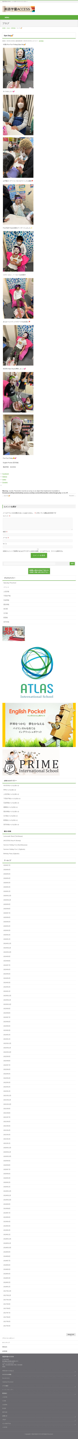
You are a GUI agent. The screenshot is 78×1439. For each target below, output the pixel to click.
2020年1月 (6, 1187)
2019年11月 (7, 1195)
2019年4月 (6, 1221)
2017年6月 (6, 1317)
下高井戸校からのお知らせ (12, 798)
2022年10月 (7, 1052)
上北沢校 (6, 591)
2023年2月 (6, 1034)
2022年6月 (6, 1069)
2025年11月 (7, 900)
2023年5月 (6, 1026)
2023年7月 (6, 1017)
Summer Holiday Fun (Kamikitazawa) (15, 845)
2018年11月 (7, 1243)
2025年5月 (6, 922)
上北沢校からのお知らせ (11, 794)
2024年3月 (6, 982)
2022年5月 (6, 1074)
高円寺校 (41, 41)
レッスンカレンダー (7, 1389)
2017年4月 (6, 1326)
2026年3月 (6, 882)
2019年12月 (7, 1191)
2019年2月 (6, 1230)
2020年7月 (6, 1169)
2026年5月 (6, 874)
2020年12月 (7, 1147)
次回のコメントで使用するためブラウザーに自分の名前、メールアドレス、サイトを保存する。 (33, 551)
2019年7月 (6, 1213)
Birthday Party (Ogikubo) (11, 853)
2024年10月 (7, 952)
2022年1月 (6, 1091)
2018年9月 (6, 1252)
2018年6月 (6, 1265)
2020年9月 (6, 1161)
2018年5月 (6, 1269)
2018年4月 (6, 1273)
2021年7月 (6, 1117)
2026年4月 (6, 878)
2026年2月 (6, 887)
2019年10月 (7, 1200)
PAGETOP (71, 1334)
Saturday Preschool (9, 583)
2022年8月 (6, 1061)
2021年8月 (6, 1113)
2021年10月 (7, 1104)
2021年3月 (6, 1134)
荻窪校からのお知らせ (10, 820)
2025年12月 (7, 895)
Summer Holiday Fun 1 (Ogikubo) (14, 849)
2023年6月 (6, 1021)
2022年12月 (7, 1043)
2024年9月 (6, 956)
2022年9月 (6, 1056)
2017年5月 (6, 1321)
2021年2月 (6, 1139)
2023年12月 (7, 995)
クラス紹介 (5, 1385)
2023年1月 (6, 1039)
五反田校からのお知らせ (11, 803)
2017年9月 (6, 1304)
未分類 (5, 609)
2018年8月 (6, 1256)
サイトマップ (6, 1342)
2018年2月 (6, 1282)
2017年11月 (7, 1295)
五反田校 (6, 600)
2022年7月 (6, 1065)
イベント (6, 587)
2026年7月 (6, 865)
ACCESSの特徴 (6, 1374)
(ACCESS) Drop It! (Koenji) (12, 840)
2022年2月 (6, 1087)
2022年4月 (6, 1078)
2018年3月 (6, 1278)
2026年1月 (6, 891)
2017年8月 (6, 1308)
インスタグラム (6, 1423)
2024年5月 (6, 974)
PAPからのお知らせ (9, 790)
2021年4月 (6, 1130)
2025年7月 (6, 913)
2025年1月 (6, 939)
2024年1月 (6, 991)
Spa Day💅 (6, 495)
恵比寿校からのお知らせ (11, 811)
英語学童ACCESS (37, 1434)
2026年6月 (6, 869)
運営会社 (4, 1347)
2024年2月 (6, 987)
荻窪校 (5, 617)
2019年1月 (6, 1234)
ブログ (4, 1419)
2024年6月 (6, 969)
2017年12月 (7, 1291)
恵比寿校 (6, 604)
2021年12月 (7, 1095)
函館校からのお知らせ (10, 807)
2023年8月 (6, 1013)
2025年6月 (6, 917)
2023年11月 (7, 1000)
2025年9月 (6, 904)
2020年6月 (6, 1173)
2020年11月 (7, 1152)
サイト (5, 544)
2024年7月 (6, 965)
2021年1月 (6, 1143)
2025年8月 (6, 908)
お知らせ (4, 1416)
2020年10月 (7, 1156)
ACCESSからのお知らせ (11, 785)
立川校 (5, 613)
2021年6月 (6, 1121)
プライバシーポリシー (8, 1338)
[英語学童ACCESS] (18, 9)
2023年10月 (7, 1004)
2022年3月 (6, 1082)
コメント (6, 516)
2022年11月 (7, 1048)
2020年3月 (6, 1178)
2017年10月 (7, 1300)
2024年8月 (6, 961)
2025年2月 (6, 935)
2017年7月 (6, 1313)
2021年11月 (7, 1100)
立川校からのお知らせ (10, 816)
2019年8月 (6, 1208)
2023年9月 (6, 1008)
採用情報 (4, 1351)
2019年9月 (6, 1204)
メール (6, 537)
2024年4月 (6, 978)
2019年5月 (6, 1217)
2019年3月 (6, 1226)
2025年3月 (6, 930)
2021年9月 (6, 1108)
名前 (5, 531)
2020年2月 (6, 1182)
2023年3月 (6, 1030)
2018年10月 (7, 1247)
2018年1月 (6, 1286)
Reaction (72, 495)
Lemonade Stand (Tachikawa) (13, 836)
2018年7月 (6, 1260)
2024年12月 (7, 943)
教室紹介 (4, 1393)
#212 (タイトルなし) (8, 1370)
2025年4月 (6, 926)
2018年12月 (7, 1239)
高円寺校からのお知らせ (11, 824)
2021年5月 (6, 1126)
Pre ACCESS (6, 1378)
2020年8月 (6, 1165)
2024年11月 (7, 948)
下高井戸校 (7, 596)
